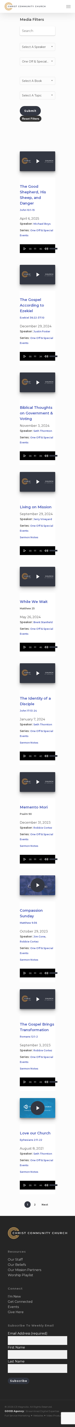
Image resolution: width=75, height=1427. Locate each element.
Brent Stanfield (43, 622)
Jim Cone (39, 936)
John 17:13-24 (28, 710)
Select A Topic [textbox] (32, 95)
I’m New (14, 1296)
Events (13, 1307)
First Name (16, 1347)
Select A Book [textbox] (32, 81)
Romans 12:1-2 (29, 1036)
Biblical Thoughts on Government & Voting (36, 413)
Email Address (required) (27, 1333)
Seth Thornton (42, 430)
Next (45, 1204)
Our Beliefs (17, 1265)
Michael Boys (42, 223)
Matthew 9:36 (28, 922)
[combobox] (37, 47)
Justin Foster (41, 331)
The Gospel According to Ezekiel (32, 305)
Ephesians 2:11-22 (31, 1139)
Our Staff (15, 1259)
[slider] (35, 248)
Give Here (16, 1312)
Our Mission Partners (24, 1270)
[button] (68, 6)
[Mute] (46, 249)
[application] (37, 248)
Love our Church (35, 1133)
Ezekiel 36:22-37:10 (32, 317)
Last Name (16, 1361)
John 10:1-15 (27, 210)
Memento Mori (34, 807)
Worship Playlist (20, 1275)
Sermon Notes (29, 537)
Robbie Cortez (42, 827)
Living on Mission (36, 507)
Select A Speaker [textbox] (34, 47)
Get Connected (20, 1302)
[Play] (25, 249)
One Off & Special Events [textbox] (38, 61)
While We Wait (34, 602)
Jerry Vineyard (42, 519)
